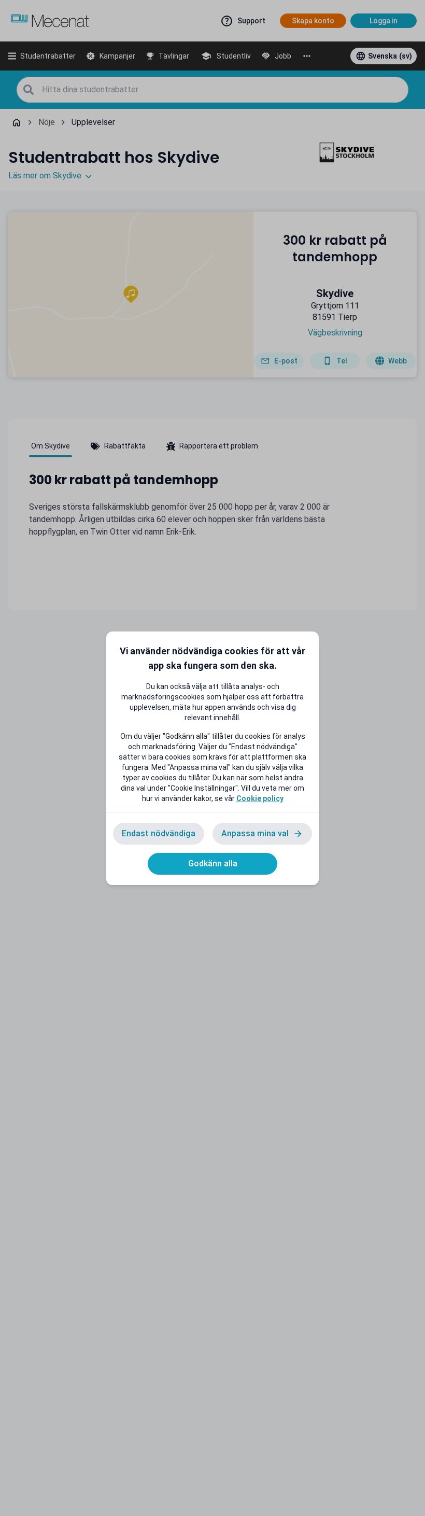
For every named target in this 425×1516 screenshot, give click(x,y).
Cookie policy (260, 798)
